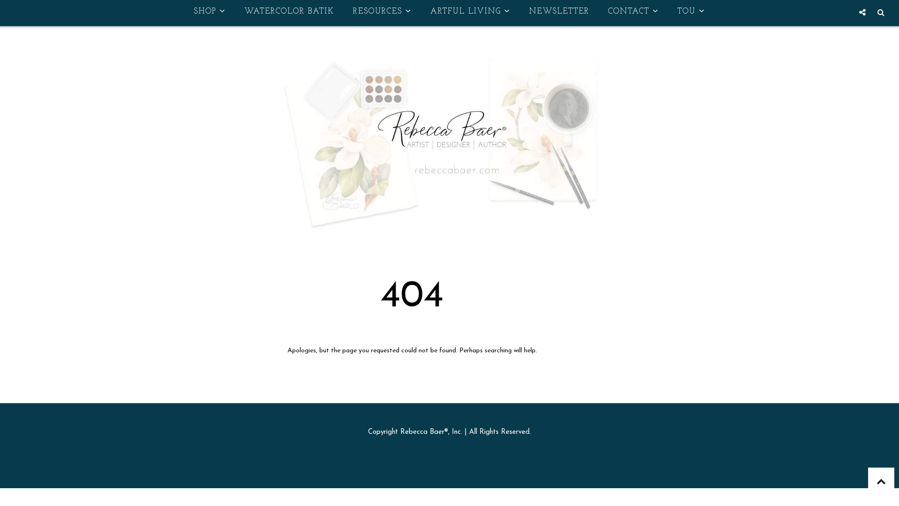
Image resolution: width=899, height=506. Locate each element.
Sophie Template (455, 474)
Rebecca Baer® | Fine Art (380, 474)
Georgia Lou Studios (563, 474)
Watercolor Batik (289, 11)
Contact (628, 11)
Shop (205, 11)
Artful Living (465, 11)
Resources (377, 11)
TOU (687, 11)
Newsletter (559, 11)
